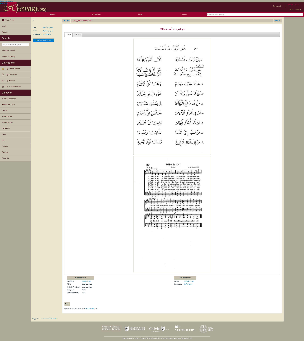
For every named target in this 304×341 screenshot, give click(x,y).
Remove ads (277, 6)
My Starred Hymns (13, 69)
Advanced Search (8, 51)
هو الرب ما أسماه (48, 27)
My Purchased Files (13, 86)
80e (276, 20)
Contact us (54, 319)
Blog (3, 140)
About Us (5, 158)
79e (67, 20)
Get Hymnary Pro (186, 338)
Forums (5, 146)
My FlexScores (11, 75)
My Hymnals (10, 81)
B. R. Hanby (47, 34)
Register (298, 9)
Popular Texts (7, 116)
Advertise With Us (154, 338)
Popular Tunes (7, 122)
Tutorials (5, 152)
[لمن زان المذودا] (47, 31)
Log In (4, 26)
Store (140, 15)
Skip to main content (6, 1)
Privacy (137, 338)
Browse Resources (9, 99)
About (124, 338)
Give (178, 338)
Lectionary (6, 128)
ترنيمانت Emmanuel (80, 20)
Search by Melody (8, 57)
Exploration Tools (8, 105)
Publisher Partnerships (168, 338)
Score (69, 35)
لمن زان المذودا (86, 281)
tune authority (90, 308)
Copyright (130, 338)
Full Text (78, 35)
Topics (4, 110)
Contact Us (144, 338)
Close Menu (9, 20)
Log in (291, 9)
